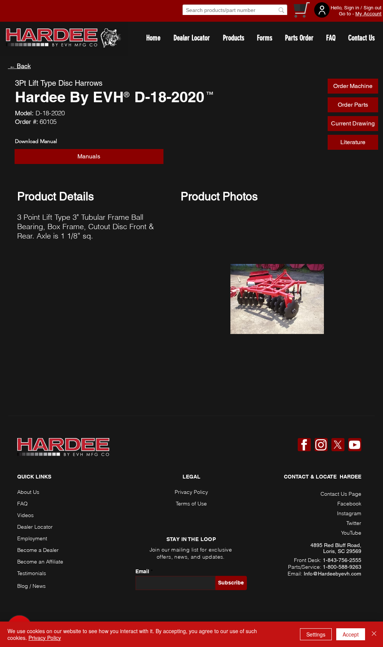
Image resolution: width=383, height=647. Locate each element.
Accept (351, 634)
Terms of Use (191, 503)
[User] (322, 10)
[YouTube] (354, 444)
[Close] (374, 634)
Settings (315, 634)
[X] (337, 444)
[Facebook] (304, 444)
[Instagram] (321, 444)
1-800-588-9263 (342, 567)
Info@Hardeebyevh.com (332, 574)
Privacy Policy (44, 637)
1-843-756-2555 (342, 560)
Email (142, 571)
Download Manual (36, 141)
